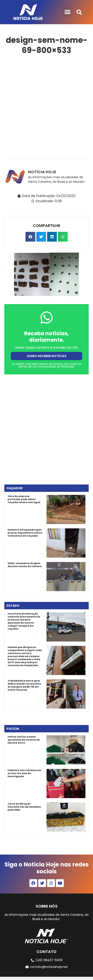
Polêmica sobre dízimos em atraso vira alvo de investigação (24, 773)
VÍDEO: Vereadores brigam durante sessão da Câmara (25, 565)
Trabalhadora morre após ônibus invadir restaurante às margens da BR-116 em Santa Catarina (24, 685)
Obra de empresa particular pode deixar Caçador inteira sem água (24, 499)
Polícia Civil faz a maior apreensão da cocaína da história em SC (24, 739)
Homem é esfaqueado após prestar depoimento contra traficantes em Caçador (25, 532)
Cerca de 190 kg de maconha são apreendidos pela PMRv (24, 807)
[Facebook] (33, 883)
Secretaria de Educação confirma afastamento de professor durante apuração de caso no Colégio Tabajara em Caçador (24, 621)
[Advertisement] (46, 106)
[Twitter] (42, 883)
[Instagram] (51, 883)
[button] (67, 12)
